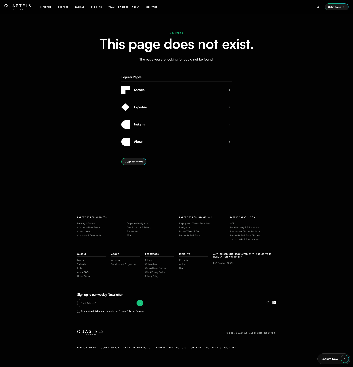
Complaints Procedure (221, 347)
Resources (152, 254)
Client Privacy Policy (155, 272)
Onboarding (151, 264)
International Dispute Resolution (245, 231)
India (79, 268)
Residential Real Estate (189, 235)
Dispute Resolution (242, 217)
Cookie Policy (110, 347)
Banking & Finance (86, 223)
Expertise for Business (92, 217)
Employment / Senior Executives (194, 223)
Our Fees (196, 347)
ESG (129, 235)
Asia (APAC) (83, 272)
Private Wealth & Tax (189, 231)
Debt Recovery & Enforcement (244, 227)
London (81, 260)
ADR (232, 223)
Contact (151, 7)
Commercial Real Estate (88, 227)
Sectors (63, 7)
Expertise (45, 7)
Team (112, 7)
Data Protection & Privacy (139, 227)
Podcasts (183, 260)
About (136, 7)
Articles (182, 264)
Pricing (148, 260)
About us (115, 260)
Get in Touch (334, 7)
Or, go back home (134, 161)
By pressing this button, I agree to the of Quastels (112, 311)
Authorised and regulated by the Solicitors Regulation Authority (242, 255)
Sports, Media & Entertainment (244, 239)
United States (83, 276)
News (181, 268)
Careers (123, 7)
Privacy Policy (152, 276)
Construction (83, 231)
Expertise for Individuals (196, 217)
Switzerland (82, 264)
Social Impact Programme (123, 264)
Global (80, 7)
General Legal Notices (155, 268)
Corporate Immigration (137, 223)
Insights (96, 7)
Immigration (185, 227)
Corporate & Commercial (89, 235)
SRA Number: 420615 (223, 263)
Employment (133, 231)
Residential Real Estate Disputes (245, 235)
